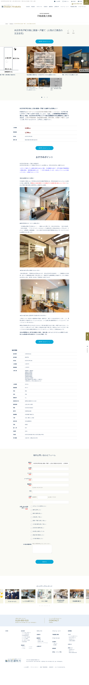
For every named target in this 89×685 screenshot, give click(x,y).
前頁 (68, 33)
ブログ (69, 634)
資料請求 (54, 648)
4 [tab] (44, 605)
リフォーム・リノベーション (43, 642)
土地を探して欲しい (37, 517)
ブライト (30, 648)
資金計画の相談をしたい (38, 534)
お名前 (29, 467)
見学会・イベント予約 (56, 652)
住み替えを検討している (38, 531)
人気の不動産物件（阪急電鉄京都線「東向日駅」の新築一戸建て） (45, 117)
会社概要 (54, 644)
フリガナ (29, 473)
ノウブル (23, 648)
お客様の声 (56, 6)
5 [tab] (46, 605)
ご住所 (29, 496)
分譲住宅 (45, 6)
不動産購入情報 (73, 6)
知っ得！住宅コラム (72, 637)
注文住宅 (28, 6)
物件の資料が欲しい (37, 513)
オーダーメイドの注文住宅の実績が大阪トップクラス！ (44, 111)
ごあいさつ (55, 643)
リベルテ (30, 646)
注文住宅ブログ (71, 649)
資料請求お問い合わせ (86, 3)
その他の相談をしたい (38, 538)
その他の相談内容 (27, 544)
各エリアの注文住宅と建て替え (60, 667)
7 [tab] (49, 605)
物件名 (29, 462)
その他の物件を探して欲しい (39, 524)
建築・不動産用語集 (43, 667)
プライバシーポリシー (34, 667)
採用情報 (80, 1)
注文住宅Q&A (24, 641)
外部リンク (70, 647)
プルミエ (23, 646)
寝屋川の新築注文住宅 (73, 652)
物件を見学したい (37, 509)
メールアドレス (27, 478)
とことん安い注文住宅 (26, 637)
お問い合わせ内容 (24, 506)
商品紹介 (33, 6)
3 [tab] (43, 605)
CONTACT (54, 620)
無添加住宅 (51, 667)
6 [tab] (48, 605)
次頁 (73, 33)
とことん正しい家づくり (26, 632)
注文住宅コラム (71, 639)
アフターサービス (82, 6)
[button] (82, 61)
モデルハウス (39, 630)
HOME (6, 23)
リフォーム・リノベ (64, 6)
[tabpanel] (44, 596)
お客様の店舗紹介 (72, 640)
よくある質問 (57, 1)
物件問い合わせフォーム (44, 41)
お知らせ (70, 644)
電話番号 (29, 484)
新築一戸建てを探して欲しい (39, 520)
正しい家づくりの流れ (26, 640)
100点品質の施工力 (25, 635)
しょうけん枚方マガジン (73, 636)
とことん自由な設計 (25, 634)
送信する (44, 561)
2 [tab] (41, 605)
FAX (30, 491)
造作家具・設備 (40, 641)
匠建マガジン (66, 1)
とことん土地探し (25, 638)
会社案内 (74, 1)
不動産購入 (11, 23)
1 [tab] (39, 605)
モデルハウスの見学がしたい (39, 506)
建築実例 (51, 6)
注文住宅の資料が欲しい (38, 527)
